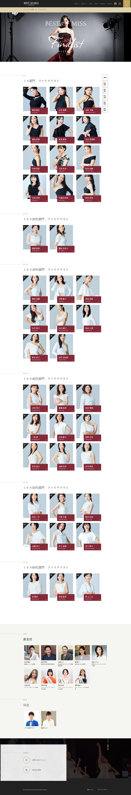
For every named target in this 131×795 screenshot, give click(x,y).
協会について (90, 789)
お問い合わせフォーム (39, 760)
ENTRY (96, 3)
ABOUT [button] (76, 3)
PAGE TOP (108, 747)
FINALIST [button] (83, 3)
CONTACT (109, 3)
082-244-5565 (36, 770)
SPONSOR (102, 3)
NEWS (90, 3)
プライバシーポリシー (102, 789)
